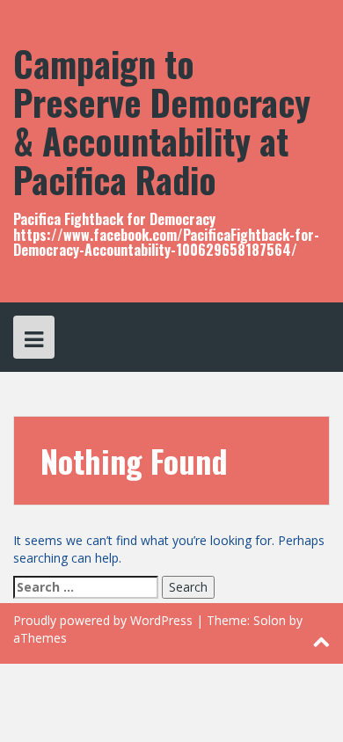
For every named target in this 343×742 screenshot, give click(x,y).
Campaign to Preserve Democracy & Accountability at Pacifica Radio (161, 121)
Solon (269, 620)
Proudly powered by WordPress (103, 620)
